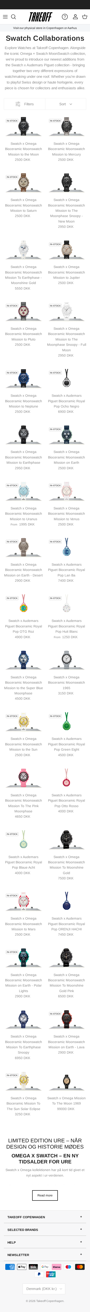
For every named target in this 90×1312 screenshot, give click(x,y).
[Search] (16, 16)
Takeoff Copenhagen (50, 1301)
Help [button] (11, 1242)
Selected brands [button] (22, 1230)
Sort (62, 104)
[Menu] (5, 16)
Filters (29, 104)
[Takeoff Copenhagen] (41, 17)
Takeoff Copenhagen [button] (26, 1217)
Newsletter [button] (18, 1255)
